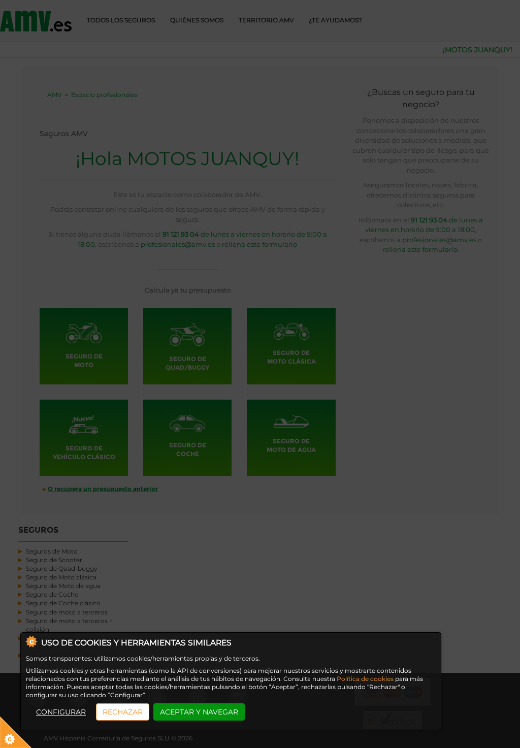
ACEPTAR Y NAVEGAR (199, 712)
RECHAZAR (123, 712)
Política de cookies (365, 678)
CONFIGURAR (61, 712)
